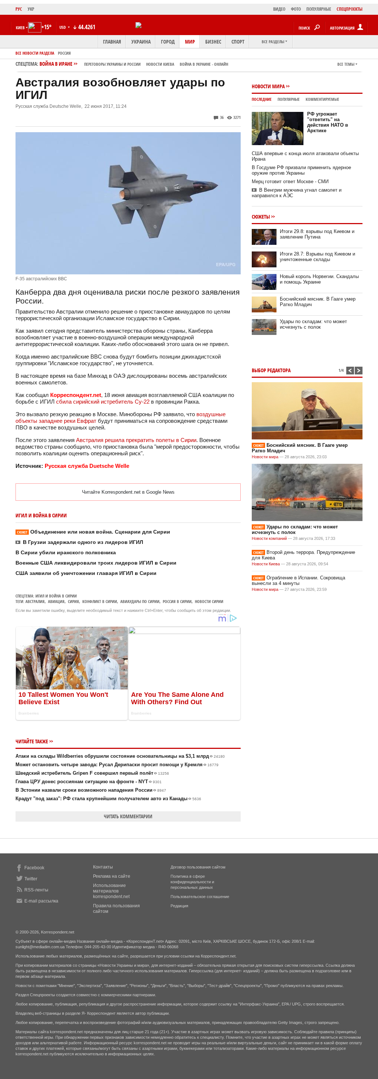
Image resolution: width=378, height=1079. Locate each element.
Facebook (34, 867)
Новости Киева (266, 564)
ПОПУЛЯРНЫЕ (318, 9)
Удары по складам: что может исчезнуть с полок (313, 324)
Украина (141, 41)
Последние (262, 99)
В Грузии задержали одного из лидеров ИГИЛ (83, 542)
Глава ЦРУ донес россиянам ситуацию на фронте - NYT (89, 781)
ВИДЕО (279, 9)
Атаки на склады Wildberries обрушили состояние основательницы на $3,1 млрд (120, 756)
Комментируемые (322, 99)
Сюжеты (261, 216)
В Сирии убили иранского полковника (66, 552)
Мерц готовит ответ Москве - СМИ (290, 181)
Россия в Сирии (177, 601)
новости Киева (160, 64)
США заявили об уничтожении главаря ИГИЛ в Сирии (86, 573)
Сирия (73, 601)
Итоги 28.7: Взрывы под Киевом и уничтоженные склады (317, 256)
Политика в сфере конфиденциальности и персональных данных (192, 882)
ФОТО (296, 9)
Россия (64, 53)
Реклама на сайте (111, 876)
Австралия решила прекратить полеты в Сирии (136, 440)
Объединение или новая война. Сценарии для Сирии (93, 532)
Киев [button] (20, 27)
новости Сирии (209, 601)
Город (168, 41)
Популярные (289, 99)
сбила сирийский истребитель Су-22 (103, 401)
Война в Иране (133, 63)
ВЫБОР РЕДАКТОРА (271, 370)
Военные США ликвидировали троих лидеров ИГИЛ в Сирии (96, 563)
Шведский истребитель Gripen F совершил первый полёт (92, 773)
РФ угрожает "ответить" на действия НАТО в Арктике (327, 122)
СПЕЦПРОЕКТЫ (349, 9)
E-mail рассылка (41, 901)
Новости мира (268, 86)
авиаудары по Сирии (139, 601)
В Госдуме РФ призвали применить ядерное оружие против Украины (301, 170)
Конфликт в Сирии (99, 601)
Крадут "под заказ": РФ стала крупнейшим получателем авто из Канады (108, 798)
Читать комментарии (128, 816)
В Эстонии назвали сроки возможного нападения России (91, 790)
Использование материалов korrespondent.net (111, 891)
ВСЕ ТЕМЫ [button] (345, 64)
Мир (190, 41)
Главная (112, 41)
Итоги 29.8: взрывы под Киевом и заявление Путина (317, 234)
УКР (31, 9)
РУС (19, 9)
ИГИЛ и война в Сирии (56, 596)
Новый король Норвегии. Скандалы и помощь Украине (319, 279)
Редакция (179, 906)
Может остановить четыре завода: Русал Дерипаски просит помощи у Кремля (117, 764)
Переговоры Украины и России (112, 64)
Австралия (35, 601)
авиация (56, 601)
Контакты (103, 867)
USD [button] (63, 27)
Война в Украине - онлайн (204, 64)
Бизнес (213, 41)
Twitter (30, 878)
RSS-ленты (36, 890)
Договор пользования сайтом (198, 867)
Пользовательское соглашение (200, 896)
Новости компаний (269, 538)
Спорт (237, 41)
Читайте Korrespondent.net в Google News (128, 492)
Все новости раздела (35, 53)
